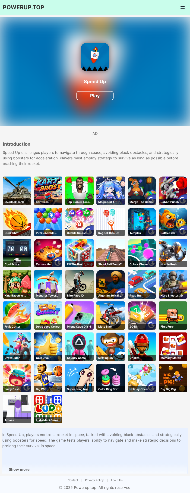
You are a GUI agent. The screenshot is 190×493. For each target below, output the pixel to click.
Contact (73, 480)
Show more (19, 469)
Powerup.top (85, 487)
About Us (117, 480)
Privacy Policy (94, 480)
